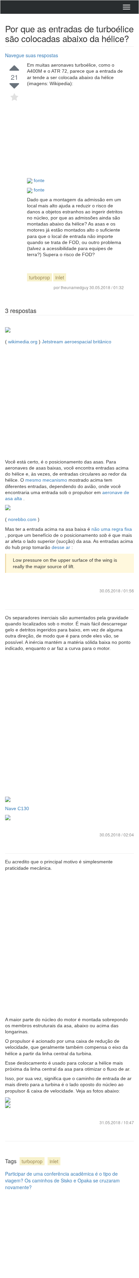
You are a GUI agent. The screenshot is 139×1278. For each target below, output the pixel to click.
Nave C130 (17, 808)
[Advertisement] (75, 132)
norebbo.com (22, 519)
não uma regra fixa (111, 529)
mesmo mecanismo (46, 480)
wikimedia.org (23, 341)
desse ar (62, 547)
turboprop (39, 277)
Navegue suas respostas (31, 55)
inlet (59, 277)
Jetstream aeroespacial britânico (76, 341)
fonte (39, 180)
